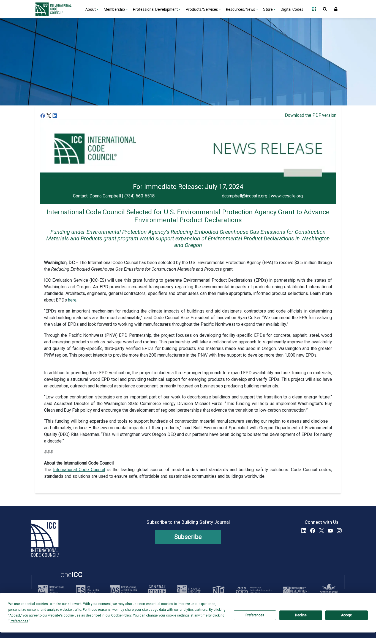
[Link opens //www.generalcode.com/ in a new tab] (157, 590)
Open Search (324, 9)
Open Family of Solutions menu (313, 9)
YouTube (330, 530)
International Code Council (79, 469)
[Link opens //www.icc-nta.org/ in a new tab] (218, 590)
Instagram (339, 530)
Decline (301, 615)
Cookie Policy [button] (121, 615)
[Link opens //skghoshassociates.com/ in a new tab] (189, 590)
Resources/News (240, 9)
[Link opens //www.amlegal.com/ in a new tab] (329, 590)
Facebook (312, 530)
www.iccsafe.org (287, 196)
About (90, 9)
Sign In (335, 9)
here (72, 300)
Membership (114, 9)
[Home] (56, 9)
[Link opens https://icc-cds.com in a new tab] (296, 590)
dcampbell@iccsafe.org (244, 196)
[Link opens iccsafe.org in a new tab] (51, 590)
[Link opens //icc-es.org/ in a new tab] (87, 590)
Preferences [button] (19, 621)
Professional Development (155, 9)
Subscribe (188, 536)
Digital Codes (292, 9)
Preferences (255, 615)
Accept (346, 615)
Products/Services (202, 9)
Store (268, 9)
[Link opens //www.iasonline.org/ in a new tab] (123, 590)
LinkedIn (304, 530)
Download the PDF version (310, 115)
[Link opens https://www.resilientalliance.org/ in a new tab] (254, 590)
